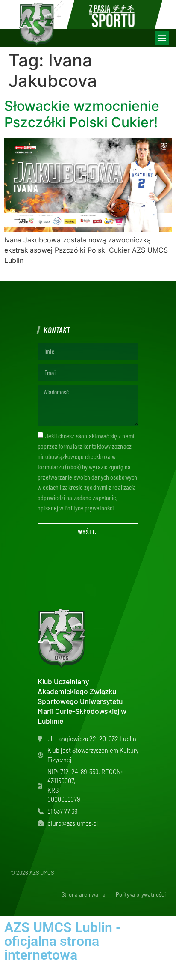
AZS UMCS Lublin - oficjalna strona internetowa (62, 941)
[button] (162, 38)
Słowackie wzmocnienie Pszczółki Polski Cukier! (81, 114)
